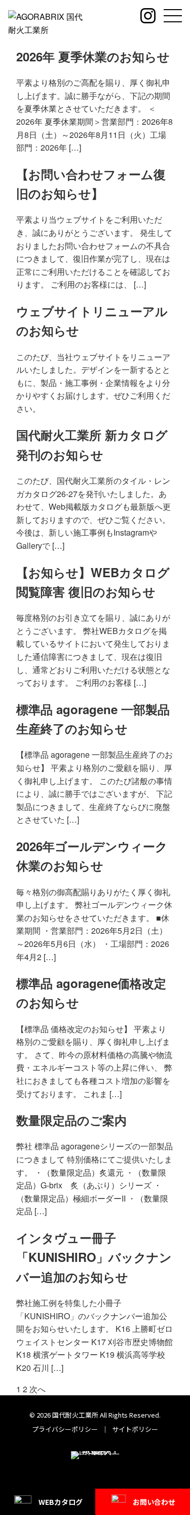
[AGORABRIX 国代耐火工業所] (47, 22)
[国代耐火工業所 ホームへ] (95, 1461)
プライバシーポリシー (65, 1429)
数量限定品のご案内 (71, 1120)
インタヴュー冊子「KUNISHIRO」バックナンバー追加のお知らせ (94, 1257)
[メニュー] (173, 15)
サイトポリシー (135, 1429)
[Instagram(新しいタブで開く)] (148, 15)
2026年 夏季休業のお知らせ (93, 56)
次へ (37, 1389)
